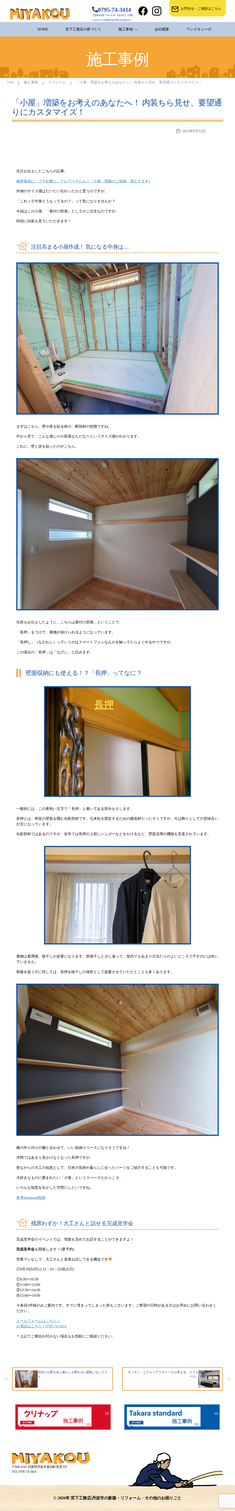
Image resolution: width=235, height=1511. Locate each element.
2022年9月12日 (194, 131)
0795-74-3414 (114, 9)
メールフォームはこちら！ (38, 1321)
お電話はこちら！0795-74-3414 (41, 1326)
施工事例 (125, 29)
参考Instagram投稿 (30, 1198)
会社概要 (162, 29)
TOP (10, 82)
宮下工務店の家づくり (83, 29)
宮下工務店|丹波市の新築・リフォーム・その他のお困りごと (126, 1498)
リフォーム (57, 82)
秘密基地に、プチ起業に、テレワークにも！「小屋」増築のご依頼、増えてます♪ (83, 181)
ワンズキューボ (198, 29)
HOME (42, 29)
